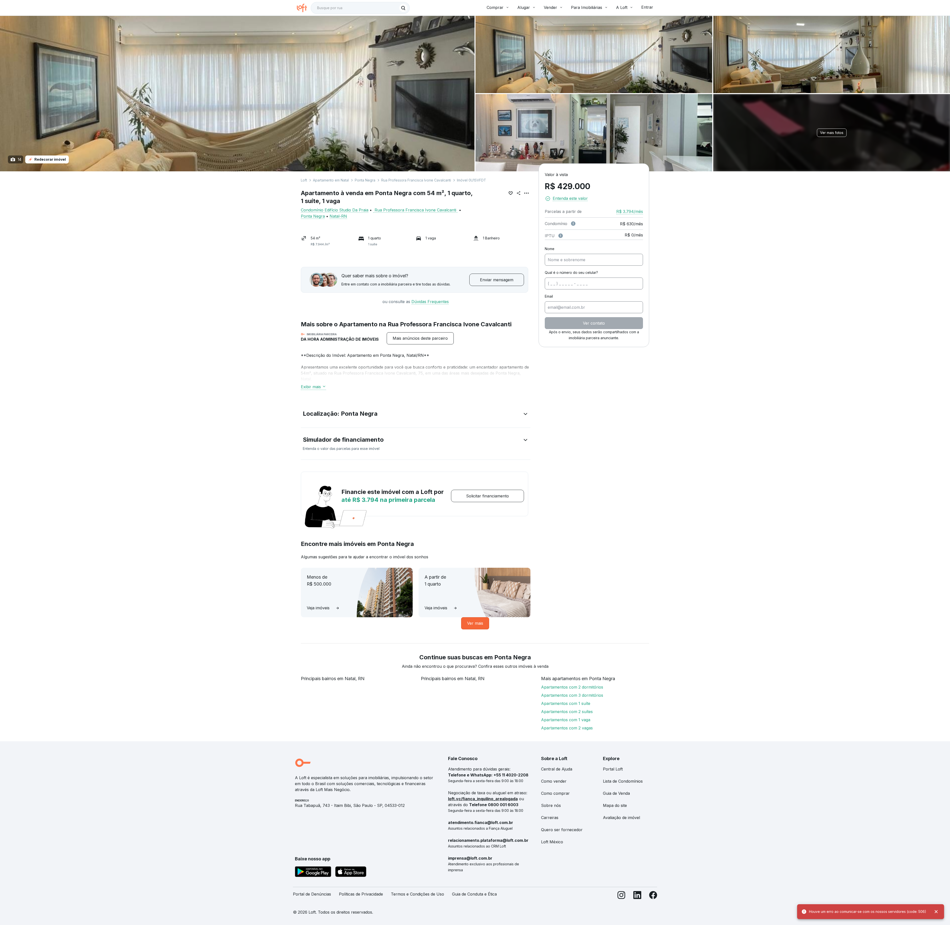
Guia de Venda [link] (616, 793)
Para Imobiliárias (586, 7)
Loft (304, 180)
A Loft (621, 7)
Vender (550, 7)
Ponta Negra (365, 180)
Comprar (495, 7)
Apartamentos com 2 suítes (567, 711)
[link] (420, 338)
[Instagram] (621, 896)
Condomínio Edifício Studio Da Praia (334, 209)
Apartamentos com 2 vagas (567, 727)
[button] (415, 415)
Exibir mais (311, 386)
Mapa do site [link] (615, 805)
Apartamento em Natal (331, 180)
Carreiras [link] (549, 817)
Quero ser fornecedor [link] (562, 829)
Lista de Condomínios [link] (623, 781)
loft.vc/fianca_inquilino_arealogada (483, 798)
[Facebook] (653, 896)
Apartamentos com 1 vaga (565, 719)
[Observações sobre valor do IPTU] (561, 236)
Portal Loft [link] (613, 769)
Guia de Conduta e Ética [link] (474, 894)
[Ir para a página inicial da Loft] (304, 8)
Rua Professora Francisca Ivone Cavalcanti (416, 180)
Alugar (523, 7)
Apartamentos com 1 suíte (565, 703)
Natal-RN (338, 216)
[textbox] (360, 8)
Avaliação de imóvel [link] (621, 817)
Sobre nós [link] (551, 805)
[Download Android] (313, 872)
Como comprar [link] (555, 793)
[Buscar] (403, 8)
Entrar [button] (647, 7)
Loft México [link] (552, 841)
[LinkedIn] (637, 896)
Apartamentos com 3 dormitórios (572, 695)
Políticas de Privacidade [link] (361, 894)
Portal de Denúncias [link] (312, 894)
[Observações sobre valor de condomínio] (573, 224)
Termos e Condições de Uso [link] (417, 894)
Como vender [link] (554, 781)
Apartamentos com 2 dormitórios (572, 687)
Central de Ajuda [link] (556, 769)
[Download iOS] (350, 872)
